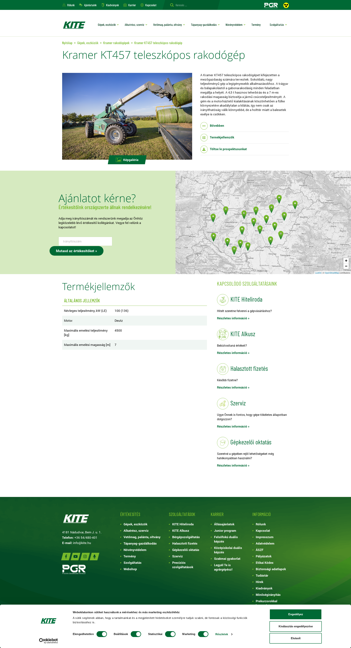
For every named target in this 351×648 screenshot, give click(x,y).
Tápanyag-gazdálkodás (204, 24)
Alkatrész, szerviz (134, 24)
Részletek (221, 634)
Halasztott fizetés (184, 543)
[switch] (136, 634)
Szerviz (177, 556)
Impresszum (264, 537)
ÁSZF (259, 550)
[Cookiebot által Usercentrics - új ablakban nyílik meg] (49, 641)
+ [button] (346, 260)
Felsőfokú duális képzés (226, 539)
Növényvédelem (234, 24)
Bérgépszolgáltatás (186, 537)
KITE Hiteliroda (183, 524)
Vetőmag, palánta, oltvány (167, 24)
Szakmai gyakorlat (227, 558)
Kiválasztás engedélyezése (296, 626)
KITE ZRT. (74, 25)
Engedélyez (295, 614)
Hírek (259, 582)
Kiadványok (112, 5)
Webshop (130, 569)
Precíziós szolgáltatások (182, 564)
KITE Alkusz (180, 530)
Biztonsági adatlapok (271, 569)
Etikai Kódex (264, 562)
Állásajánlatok (224, 524)
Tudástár (262, 575)
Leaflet (318, 272)
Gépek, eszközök (107, 24)
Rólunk (71, 5)
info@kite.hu (82, 543)
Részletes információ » (233, 318)
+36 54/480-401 (85, 537)
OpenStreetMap (332, 272)
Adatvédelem (265, 543)
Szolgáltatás (277, 24)
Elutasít (296, 638)
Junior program (225, 530)
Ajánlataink (90, 5)
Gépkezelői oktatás (185, 550)
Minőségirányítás (268, 595)
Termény (256, 24)
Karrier (132, 5)
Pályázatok (263, 556)
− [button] (346, 266)
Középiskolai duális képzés (228, 550)
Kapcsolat (150, 5)
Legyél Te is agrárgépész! (223, 567)
